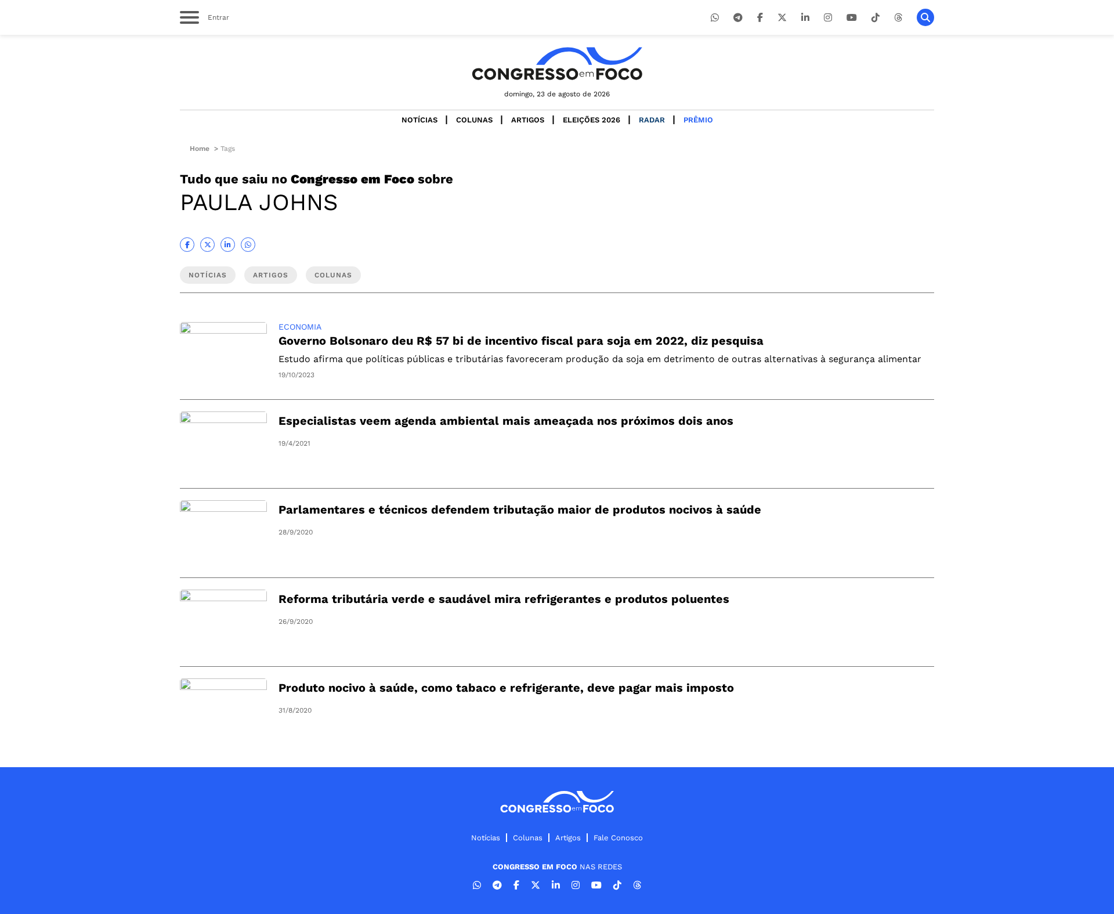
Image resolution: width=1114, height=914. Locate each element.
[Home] (557, 63)
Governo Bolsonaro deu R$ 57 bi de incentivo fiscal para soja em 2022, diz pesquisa (521, 341)
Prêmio (698, 119)
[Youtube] (852, 17)
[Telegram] (738, 17)
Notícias (419, 119)
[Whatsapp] (715, 17)
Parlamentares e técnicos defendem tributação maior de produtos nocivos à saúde (519, 509)
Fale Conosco (618, 837)
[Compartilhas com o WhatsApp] (248, 244)
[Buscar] (925, 17)
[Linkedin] (805, 17)
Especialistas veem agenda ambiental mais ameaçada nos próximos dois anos (505, 421)
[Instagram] (828, 17)
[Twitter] (782, 17)
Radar (652, 119)
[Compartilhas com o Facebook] (187, 244)
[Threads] (898, 17)
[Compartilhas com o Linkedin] (227, 244)
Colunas (474, 119)
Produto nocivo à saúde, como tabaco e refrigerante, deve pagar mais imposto (506, 688)
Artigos (527, 119)
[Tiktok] (875, 17)
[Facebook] (760, 17)
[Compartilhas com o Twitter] (207, 244)
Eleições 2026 (591, 119)
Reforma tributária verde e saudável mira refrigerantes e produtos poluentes (503, 599)
